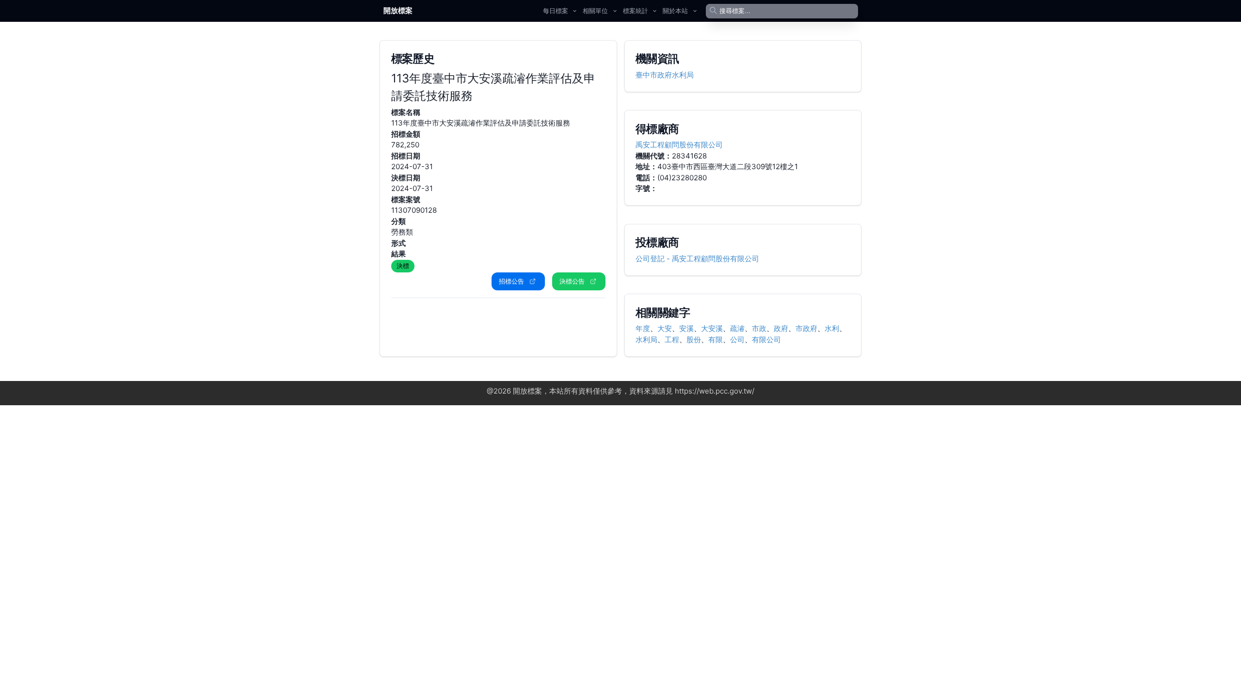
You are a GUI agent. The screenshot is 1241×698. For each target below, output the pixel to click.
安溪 (686, 328)
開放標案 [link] (398, 10)
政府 (781, 328)
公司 (737, 339)
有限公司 (766, 339)
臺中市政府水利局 (665, 74)
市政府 (806, 328)
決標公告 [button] (572, 281)
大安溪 (712, 328)
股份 (693, 339)
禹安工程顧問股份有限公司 (679, 144)
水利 (832, 328)
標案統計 (635, 11)
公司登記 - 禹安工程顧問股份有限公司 (697, 258)
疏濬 (737, 328)
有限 (715, 339)
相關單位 (595, 11)
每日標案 (555, 11)
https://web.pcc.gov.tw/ (714, 391)
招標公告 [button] (511, 281)
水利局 (646, 339)
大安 (664, 328)
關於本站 (675, 11)
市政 (759, 328)
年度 (643, 328)
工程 (672, 339)
